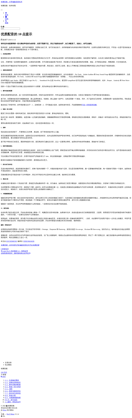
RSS (4, 377)
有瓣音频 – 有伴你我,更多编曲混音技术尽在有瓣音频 (20, 245)
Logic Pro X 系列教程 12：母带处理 (15, 251)
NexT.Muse (10, 414)
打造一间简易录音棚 (89, 105)
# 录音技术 (5, 249)
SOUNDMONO (11, 241)
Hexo (4, 410)
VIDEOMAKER (28, 241)
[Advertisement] (66, 268)
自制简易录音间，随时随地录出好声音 (15, 253)
